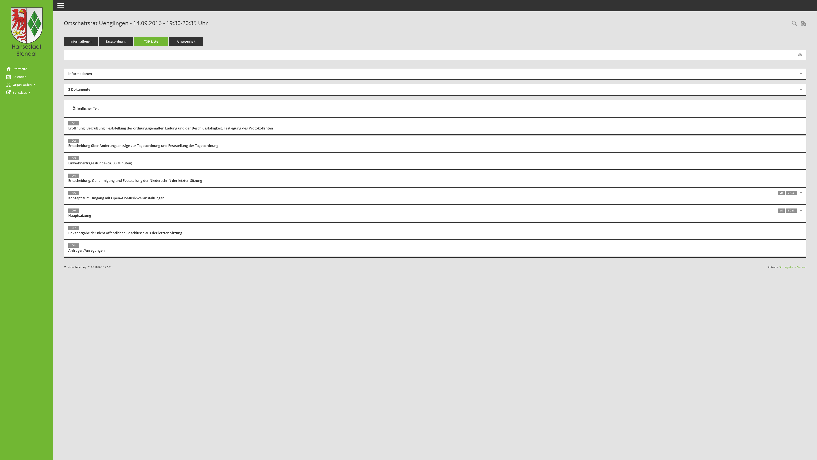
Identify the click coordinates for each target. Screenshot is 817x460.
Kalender (19, 77)
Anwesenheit (186, 41)
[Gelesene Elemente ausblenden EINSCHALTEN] (800, 55)
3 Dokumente (79, 89)
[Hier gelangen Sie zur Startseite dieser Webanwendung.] (26, 31)
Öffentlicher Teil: (86, 108)
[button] (26, 85)
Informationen (80, 41)
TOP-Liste (151, 41)
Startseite (20, 69)
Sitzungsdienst (792, 267)
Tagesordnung (116, 41)
